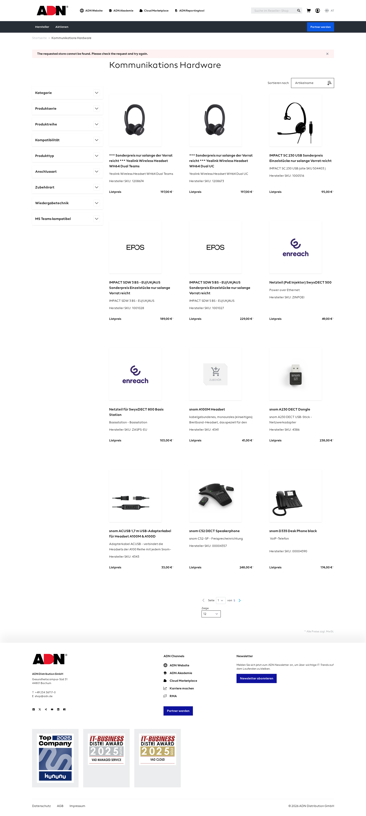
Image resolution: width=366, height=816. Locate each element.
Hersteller (42, 27)
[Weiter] (240, 600)
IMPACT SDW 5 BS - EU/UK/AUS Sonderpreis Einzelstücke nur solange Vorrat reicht (219, 287)
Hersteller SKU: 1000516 (286, 175)
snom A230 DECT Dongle (289, 409)
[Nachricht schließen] (327, 54)
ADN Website (94, 10)
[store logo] (51, 10)
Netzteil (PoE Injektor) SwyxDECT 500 (300, 282)
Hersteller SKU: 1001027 (206, 308)
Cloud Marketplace (156, 10)
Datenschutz (41, 806)
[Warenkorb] (309, 10)
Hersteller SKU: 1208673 (206, 181)
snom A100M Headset (207, 409)
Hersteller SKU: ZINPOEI (286, 297)
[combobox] (273, 10)
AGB (60, 806)
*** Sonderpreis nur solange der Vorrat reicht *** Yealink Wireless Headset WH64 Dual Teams (141, 160)
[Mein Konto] (317, 10)
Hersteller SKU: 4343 (124, 556)
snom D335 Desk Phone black (293, 531)
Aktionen (61, 27)
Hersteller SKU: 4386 (284, 429)
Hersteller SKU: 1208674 (126, 181)
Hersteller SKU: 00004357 (208, 546)
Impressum (77, 806)
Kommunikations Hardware (71, 38)
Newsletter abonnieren (256, 678)
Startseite (39, 38)
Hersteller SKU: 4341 (204, 429)
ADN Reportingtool (191, 10)
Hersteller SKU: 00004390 (288, 551)
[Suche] (298, 10)
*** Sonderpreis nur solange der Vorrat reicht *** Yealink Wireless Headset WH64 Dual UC (221, 160)
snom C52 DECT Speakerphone (214, 531)
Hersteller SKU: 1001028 (126, 308)
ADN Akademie (123, 10)
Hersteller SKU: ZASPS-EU (128, 429)
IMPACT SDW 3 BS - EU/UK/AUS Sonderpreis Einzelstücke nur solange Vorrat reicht (139, 287)
